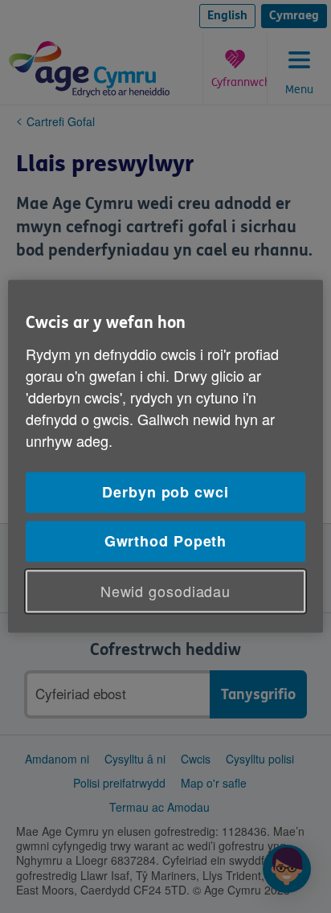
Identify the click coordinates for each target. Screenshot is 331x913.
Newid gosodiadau (165, 590)
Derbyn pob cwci (165, 491)
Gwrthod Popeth (165, 540)
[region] (165, 456)
